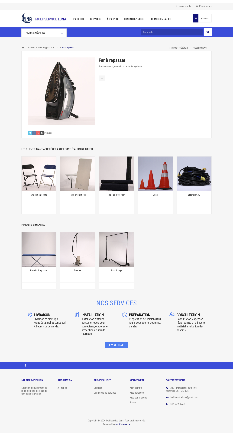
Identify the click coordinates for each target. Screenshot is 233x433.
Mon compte (184, 6)
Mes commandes (138, 397)
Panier (133, 402)
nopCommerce (123, 424)
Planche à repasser (39, 270)
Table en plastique (78, 195)
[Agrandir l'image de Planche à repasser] (39, 249)
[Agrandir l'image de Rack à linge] (116, 249)
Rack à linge (116, 270)
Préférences (205, 6)
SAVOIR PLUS (116, 345)
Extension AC (194, 195)
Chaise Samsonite (39, 195)
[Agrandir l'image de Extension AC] (194, 174)
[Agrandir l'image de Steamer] (77, 249)
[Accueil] (23, 47)
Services (98, 387)
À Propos (62, 387)
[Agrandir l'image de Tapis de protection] (116, 174)
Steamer (77, 270)
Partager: (48, 133)
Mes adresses (137, 392)
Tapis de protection (116, 195)
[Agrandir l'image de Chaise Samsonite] (39, 174)
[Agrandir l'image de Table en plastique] (77, 174)
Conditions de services (105, 392)
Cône (155, 195)
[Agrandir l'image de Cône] (155, 174)
